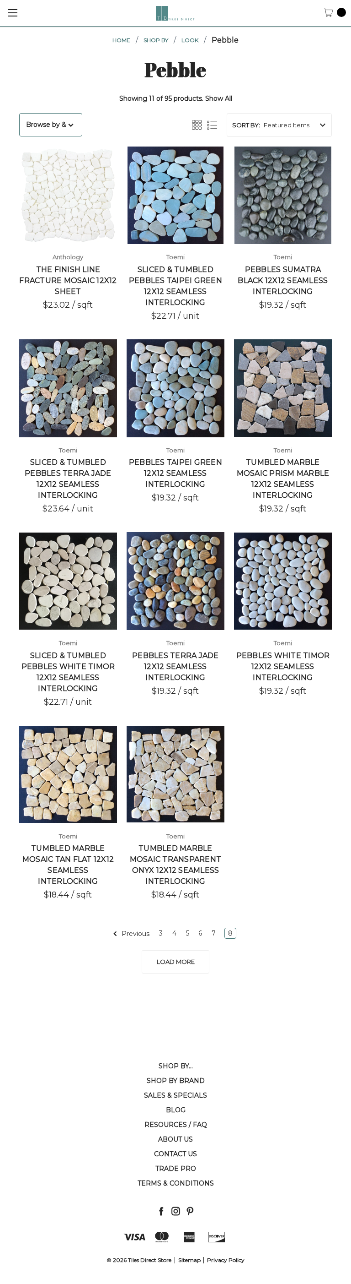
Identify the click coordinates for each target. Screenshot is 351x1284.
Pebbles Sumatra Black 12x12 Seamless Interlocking (283, 280)
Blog (176, 1110)
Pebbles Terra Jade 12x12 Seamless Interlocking (175, 666)
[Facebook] (161, 1211)
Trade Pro (175, 1168)
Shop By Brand (176, 1081)
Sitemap (189, 1260)
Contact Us (175, 1154)
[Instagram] (176, 1211)
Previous (134, 934)
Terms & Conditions (176, 1183)
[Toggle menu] (12, 12)
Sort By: (246, 125)
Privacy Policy (226, 1260)
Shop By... (176, 1066)
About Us (175, 1139)
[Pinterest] (190, 1211)
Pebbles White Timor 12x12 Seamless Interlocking (283, 666)
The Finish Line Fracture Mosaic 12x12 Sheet (68, 280)
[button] (50, 124)
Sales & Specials (175, 1095)
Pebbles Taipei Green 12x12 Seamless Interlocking (175, 473)
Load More (176, 961)
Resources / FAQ (175, 1125)
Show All (218, 98)
